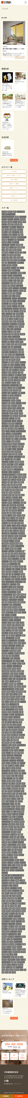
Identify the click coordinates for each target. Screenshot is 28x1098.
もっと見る (14, 160)
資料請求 (6, 1096)
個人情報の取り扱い (8, 1083)
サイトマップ (17, 1083)
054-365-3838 (14, 1043)
